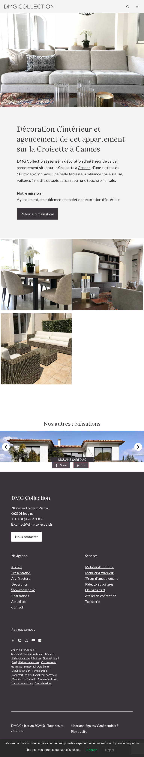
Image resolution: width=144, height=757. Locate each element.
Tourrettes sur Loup (22, 683)
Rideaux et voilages (99, 584)
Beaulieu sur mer (21, 670)
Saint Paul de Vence (45, 674)
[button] (127, 6)
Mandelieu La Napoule (24, 678)
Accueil (16, 567)
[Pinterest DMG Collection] (19, 640)
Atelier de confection (100, 596)
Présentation (21, 573)
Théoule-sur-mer (21, 658)
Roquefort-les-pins (22, 674)
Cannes (84, 167)
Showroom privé (23, 590)
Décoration (19, 584)
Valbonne (38, 653)
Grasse (47, 658)
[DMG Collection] (29, 6)
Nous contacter (26, 537)
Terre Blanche (39, 670)
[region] (72, 446)
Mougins (16, 653)
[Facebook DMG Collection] (13, 640)
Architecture (20, 578)
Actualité (18, 601)
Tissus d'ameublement (101, 578)
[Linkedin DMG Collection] (40, 640)
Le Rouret (29, 666)
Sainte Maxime (43, 683)
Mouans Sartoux (47, 678)
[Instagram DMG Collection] (26, 640)
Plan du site (79, 732)
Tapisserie (92, 601)
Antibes (36, 658)
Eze (14, 662)
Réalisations (20, 596)
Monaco (49, 653)
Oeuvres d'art (95, 590)
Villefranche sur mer (28, 662)
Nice (55, 658)
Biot (46, 666)
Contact (17, 607)
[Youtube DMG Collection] (33, 640)
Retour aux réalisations (37, 214)
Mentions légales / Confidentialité (94, 726)
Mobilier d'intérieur (99, 567)
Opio (39, 666)
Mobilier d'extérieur (99, 573)
